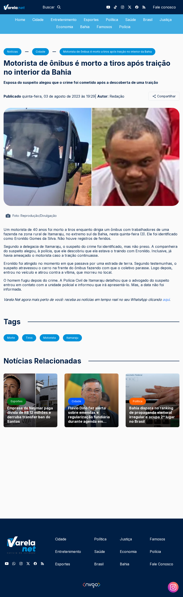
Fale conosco (164, 7)
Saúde (130, 19)
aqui (166, 299)
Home (20, 19)
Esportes (91, 19)
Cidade (38, 19)
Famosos (104, 27)
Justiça (166, 19)
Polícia (124, 27)
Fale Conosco (161, 564)
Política (112, 19)
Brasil (147, 19)
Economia (64, 27)
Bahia (84, 27)
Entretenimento (64, 19)
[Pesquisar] (59, 7)
